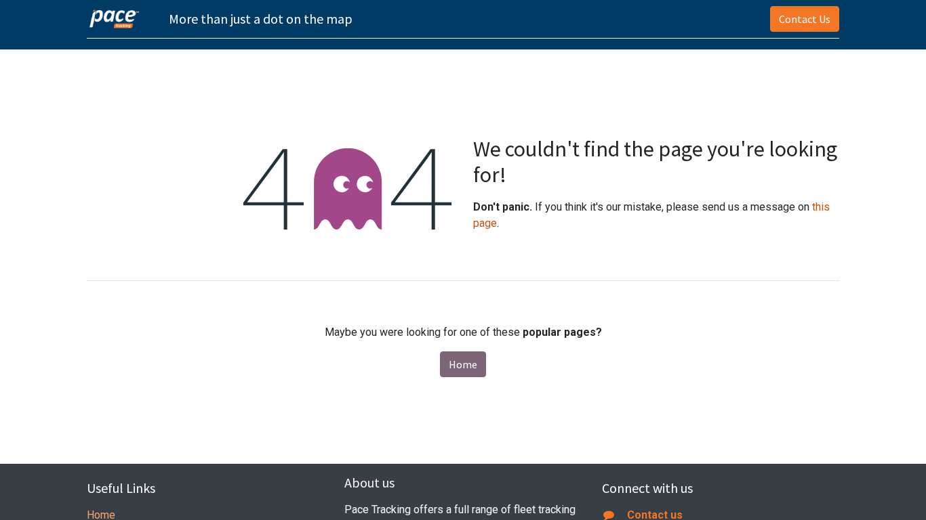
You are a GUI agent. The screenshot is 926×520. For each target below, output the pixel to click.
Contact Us (804, 19)
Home (463, 364)
